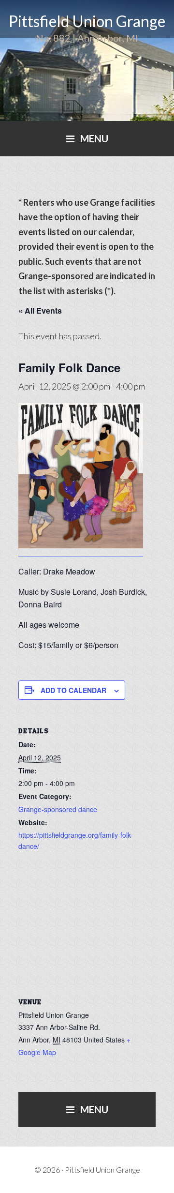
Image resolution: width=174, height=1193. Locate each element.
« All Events (40, 310)
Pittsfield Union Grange (87, 21)
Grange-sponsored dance (57, 809)
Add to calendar (73, 690)
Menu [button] (94, 138)
